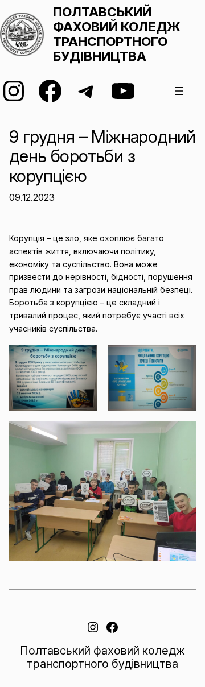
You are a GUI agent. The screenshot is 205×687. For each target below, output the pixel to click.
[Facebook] (50, 91)
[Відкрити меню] (179, 91)
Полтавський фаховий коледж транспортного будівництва (116, 34)
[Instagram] (13, 91)
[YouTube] (123, 91)
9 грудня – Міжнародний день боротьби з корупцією (102, 156)
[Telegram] (86, 91)
